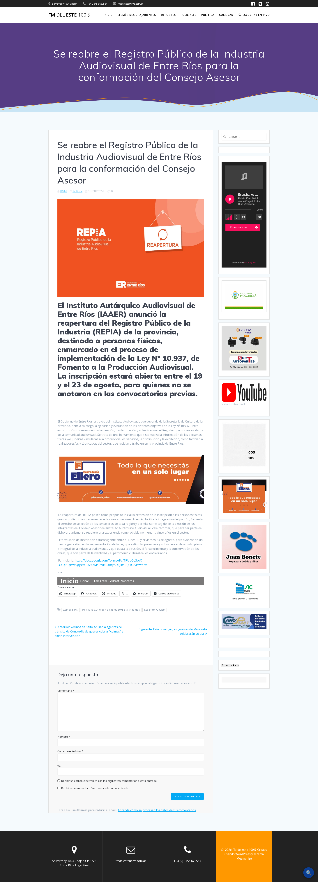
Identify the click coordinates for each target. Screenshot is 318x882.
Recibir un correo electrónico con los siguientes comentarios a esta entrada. (109, 781)
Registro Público (154, 610)
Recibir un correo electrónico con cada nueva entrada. (95, 788)
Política (207, 15)
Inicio (108, 15)
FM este (69, 15)
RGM (63, 191)
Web (60, 766)
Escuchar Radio (230, 665)
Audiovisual (70, 610)
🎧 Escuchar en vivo (254, 15)
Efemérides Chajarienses (137, 15)
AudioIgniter (250, 262)
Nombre (63, 736)
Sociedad (226, 15)
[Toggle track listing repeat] (243, 217)
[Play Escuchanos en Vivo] (229, 199)
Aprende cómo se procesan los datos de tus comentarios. (157, 810)
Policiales (188, 15)
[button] (256, 227)
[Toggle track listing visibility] (259, 217)
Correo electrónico (70, 751)
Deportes (168, 15)
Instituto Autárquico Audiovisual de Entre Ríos (111, 610)
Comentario (65, 690)
